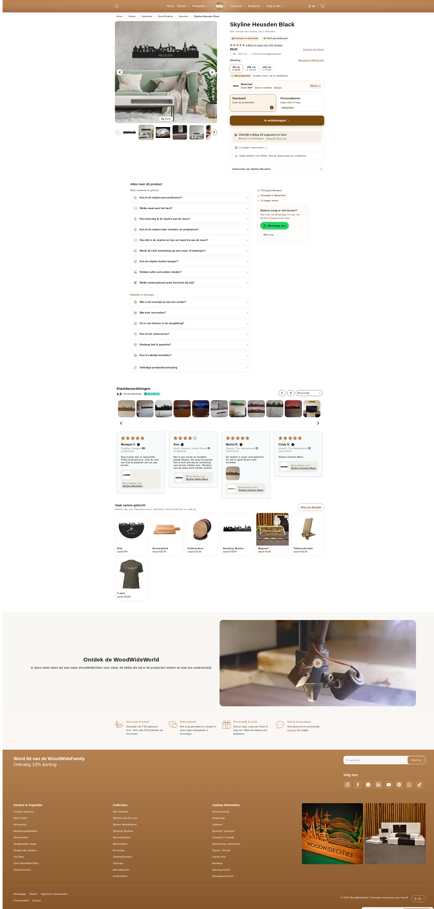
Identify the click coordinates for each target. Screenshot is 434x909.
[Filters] (290, 393)
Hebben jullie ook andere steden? (160, 272)
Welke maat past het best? (156, 208)
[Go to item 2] (145, 408)
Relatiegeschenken (223, 876)
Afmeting (277, 60)
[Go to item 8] (256, 408)
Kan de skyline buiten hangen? (159, 261)
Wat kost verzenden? (153, 312)
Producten (199, 6)
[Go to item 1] (126, 408)
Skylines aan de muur (125, 818)
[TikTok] (419, 785)
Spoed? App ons (276, 138)
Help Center (20, 818)
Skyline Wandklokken (125, 824)
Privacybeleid (21, 900)
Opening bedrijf (221, 869)
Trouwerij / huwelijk (223, 837)
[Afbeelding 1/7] (129, 132)
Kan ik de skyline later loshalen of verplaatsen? (169, 229)
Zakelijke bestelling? (313, 49)
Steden (182, 6)
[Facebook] (358, 785)
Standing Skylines (123, 831)
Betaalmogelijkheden (25, 831)
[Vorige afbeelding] (120, 72)
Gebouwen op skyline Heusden (251, 169)
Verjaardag (218, 818)
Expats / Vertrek (221, 850)
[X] (368, 785)
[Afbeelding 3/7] (179, 132)
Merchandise (120, 843)
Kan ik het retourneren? (154, 334)
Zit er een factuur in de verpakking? (162, 323)
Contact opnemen (24, 811)
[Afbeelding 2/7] (146, 132)
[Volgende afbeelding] (212, 72)
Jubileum (217, 824)
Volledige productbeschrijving (158, 367)
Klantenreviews (22, 869)
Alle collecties (120, 811)
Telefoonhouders (122, 856)
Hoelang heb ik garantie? (155, 344)
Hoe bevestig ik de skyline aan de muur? (165, 218)
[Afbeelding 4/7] (196, 132)
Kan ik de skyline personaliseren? (161, 197)
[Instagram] (347, 785)
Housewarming (220, 811)
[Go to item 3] (163, 408)
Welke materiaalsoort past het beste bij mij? (167, 282)
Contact (36, 900)
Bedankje (217, 863)
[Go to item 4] (182, 408)
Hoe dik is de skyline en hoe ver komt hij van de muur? (174, 240)
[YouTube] (389, 785)
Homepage (20, 894)
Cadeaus (237, 6)
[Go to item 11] (311, 408)
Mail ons (268, 234)
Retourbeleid (21, 837)
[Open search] (282, 393)
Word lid (416, 760)
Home (170, 6)
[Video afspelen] (163, 132)
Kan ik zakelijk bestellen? (155, 355)
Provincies (119, 850)
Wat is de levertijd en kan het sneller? (163, 302)
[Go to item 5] (200, 408)
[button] (238, 45)
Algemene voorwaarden (54, 894)
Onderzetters (120, 876)
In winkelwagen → (277, 120)
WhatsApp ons (277, 225)
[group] (166, 72)
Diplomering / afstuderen (226, 843)
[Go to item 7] (237, 408)
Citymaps (118, 863)
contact (291, 730)
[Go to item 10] (293, 408)
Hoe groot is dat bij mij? (311, 60)
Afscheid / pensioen (223, 831)
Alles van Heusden (311, 507)
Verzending (20, 824)
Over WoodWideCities (26, 863)
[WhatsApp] (409, 785)
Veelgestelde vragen (25, 843)
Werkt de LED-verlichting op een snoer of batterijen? (173, 250)
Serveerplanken (122, 837)
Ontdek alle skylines (25, 850)
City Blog (19, 856)
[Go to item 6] (219, 408)
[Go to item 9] (274, 408)
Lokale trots (219, 856)
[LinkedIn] (378, 785)
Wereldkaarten (121, 869)
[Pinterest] (399, 785)
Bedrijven (254, 6)
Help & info (273, 6)
